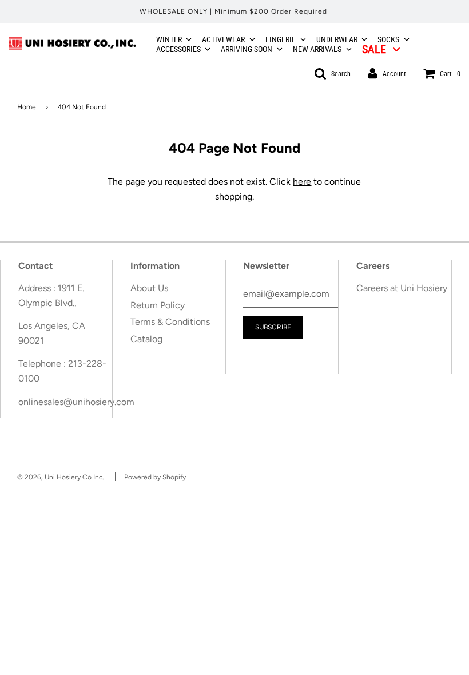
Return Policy (157, 305)
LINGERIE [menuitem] (280, 39)
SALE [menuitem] (374, 49)
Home (26, 107)
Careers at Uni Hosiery (401, 288)
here (302, 181)
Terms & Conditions (170, 321)
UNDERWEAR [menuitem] (336, 39)
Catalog (146, 338)
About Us (149, 288)
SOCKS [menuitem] (388, 39)
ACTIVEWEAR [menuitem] (223, 39)
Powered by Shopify (155, 477)
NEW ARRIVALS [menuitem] (317, 49)
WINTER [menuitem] (169, 39)
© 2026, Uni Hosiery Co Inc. (60, 477)
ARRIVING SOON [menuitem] (246, 49)
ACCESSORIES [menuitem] (178, 49)
